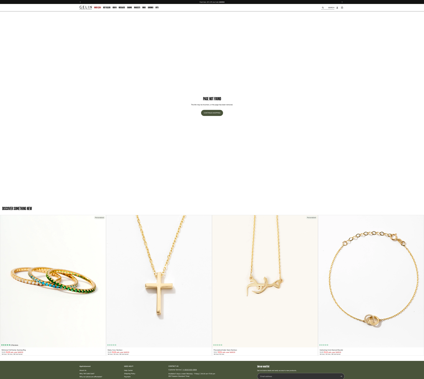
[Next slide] (103, 281)
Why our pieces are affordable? (91, 377)
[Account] (337, 7)
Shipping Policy (129, 373)
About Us (83, 370)
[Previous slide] (2, 281)
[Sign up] (341, 376)
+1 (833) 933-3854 (190, 370)
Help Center (128, 370)
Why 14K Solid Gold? (87, 373)
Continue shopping (212, 113)
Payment (127, 377)
